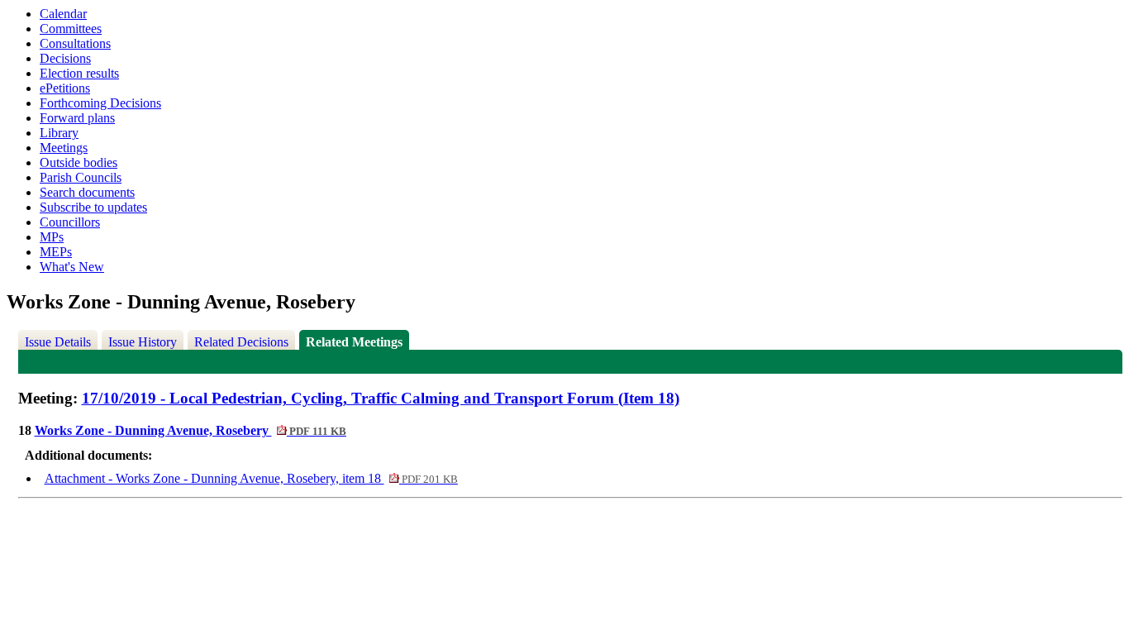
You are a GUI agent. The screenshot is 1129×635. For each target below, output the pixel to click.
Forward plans (77, 118)
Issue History (142, 342)
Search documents (87, 192)
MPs (52, 237)
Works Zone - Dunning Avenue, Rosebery (190, 430)
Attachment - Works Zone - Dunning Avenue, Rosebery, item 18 (251, 478)
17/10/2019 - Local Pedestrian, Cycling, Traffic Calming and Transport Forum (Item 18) (380, 398)
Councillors (70, 222)
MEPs (56, 252)
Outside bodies (78, 162)
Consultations (75, 43)
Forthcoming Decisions (100, 103)
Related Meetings (354, 342)
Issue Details (58, 342)
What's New (72, 267)
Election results (79, 73)
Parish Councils (80, 177)
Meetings (64, 148)
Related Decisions (241, 342)
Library (59, 133)
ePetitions (65, 88)
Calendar (63, 14)
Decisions (65, 58)
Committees (71, 28)
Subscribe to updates (93, 207)
